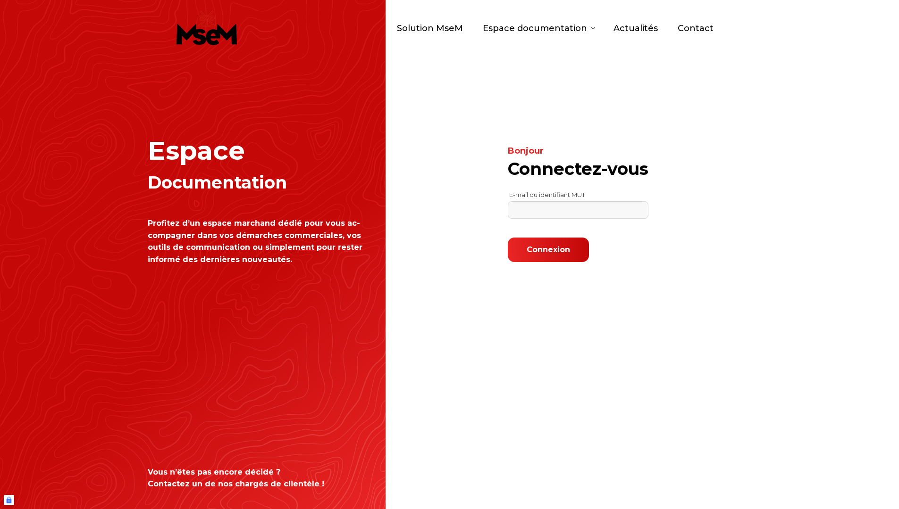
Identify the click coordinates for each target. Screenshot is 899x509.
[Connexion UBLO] (9, 500)
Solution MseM (430, 28)
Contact (696, 28)
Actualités (635, 28)
